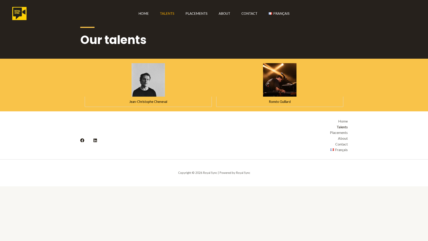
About (224, 13)
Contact (249, 13)
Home (143, 13)
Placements (196, 13)
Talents (167, 13)
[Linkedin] (95, 140)
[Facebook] (82, 140)
